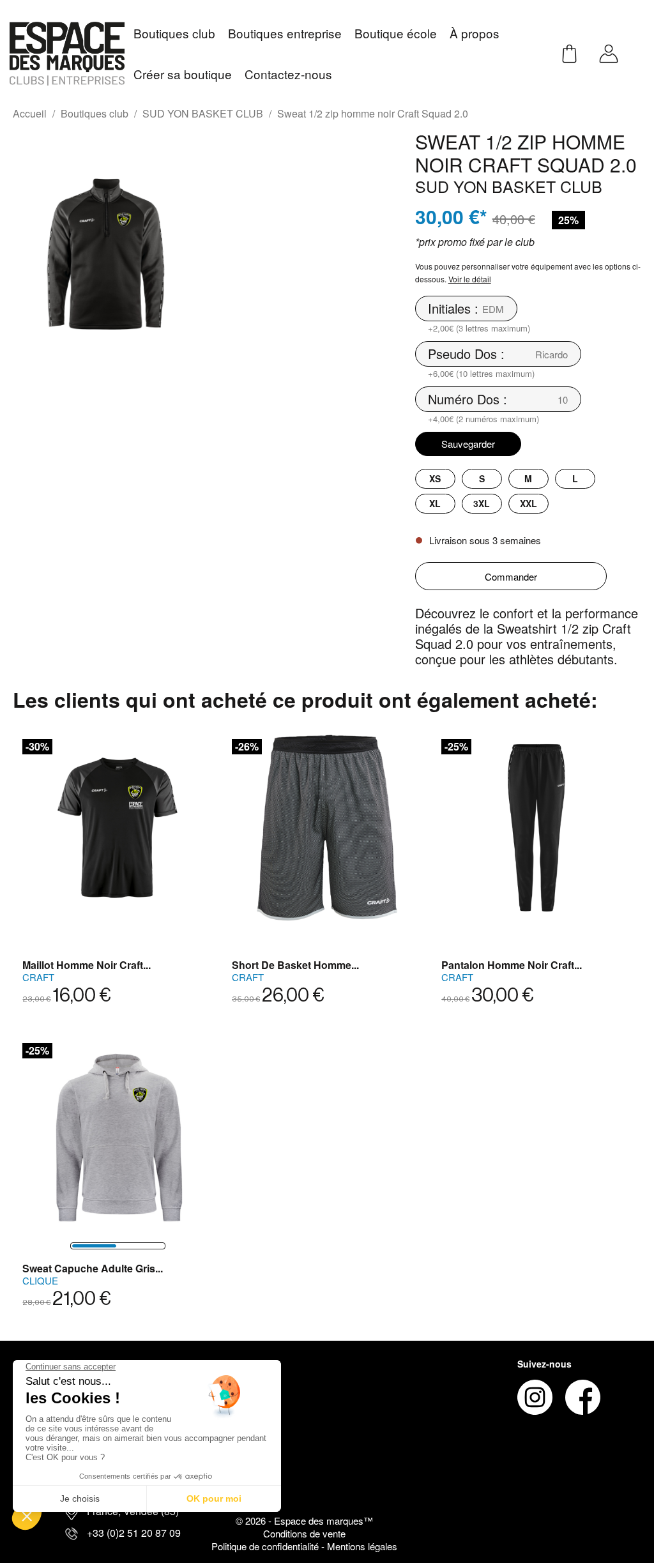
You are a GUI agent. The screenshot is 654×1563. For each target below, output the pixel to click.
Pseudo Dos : (466, 353)
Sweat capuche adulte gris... (92, 1268)
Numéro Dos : (467, 399)
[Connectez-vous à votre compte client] (608, 52)
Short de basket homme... (295, 964)
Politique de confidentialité (266, 1546)
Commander (511, 576)
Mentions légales (362, 1546)
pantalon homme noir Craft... (511, 964)
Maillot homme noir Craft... (86, 964)
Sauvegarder (468, 443)
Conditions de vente (304, 1533)
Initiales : (453, 308)
